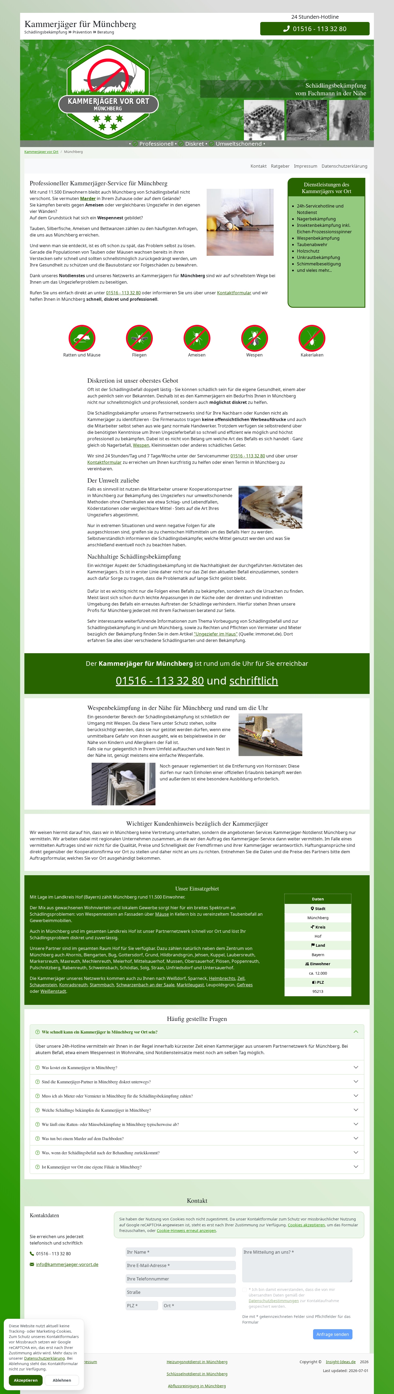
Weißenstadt (53, 991)
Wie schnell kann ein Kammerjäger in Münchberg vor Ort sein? (100, 1032)
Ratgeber (280, 166)
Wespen (141, 445)
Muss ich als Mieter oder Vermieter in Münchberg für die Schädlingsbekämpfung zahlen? (117, 1096)
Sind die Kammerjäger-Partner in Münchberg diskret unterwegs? (96, 1081)
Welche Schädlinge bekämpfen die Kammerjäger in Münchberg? (96, 1110)
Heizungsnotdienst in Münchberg (197, 1361)
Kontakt (259, 166)
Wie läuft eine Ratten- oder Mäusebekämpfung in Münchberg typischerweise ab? (110, 1124)
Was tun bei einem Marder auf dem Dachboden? (83, 1138)
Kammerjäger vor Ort (41, 151)
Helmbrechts (222, 978)
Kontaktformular (234, 293)
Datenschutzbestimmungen (274, 1300)
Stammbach (102, 985)
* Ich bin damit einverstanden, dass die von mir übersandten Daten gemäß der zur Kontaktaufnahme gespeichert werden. (294, 1298)
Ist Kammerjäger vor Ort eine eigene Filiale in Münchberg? (92, 1167)
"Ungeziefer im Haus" (216, 634)
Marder (88, 198)
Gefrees (245, 985)
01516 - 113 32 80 (318, 28)
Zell (240, 978)
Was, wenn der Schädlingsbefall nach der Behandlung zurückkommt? (100, 1152)
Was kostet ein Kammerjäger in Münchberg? (79, 1067)
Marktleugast (190, 985)
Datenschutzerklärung (344, 166)
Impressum (305, 166)
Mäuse (162, 914)
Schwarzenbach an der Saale (145, 985)
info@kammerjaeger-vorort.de (67, 1264)
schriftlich (253, 680)
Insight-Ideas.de (341, 1361)
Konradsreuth (73, 985)
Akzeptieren (26, 1380)
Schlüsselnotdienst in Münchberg (197, 1373)
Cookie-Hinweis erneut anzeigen (186, 1230)
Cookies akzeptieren (306, 1224)
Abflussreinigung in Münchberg (197, 1385)
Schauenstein (43, 985)
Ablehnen (62, 1380)
